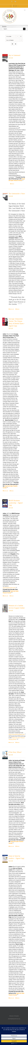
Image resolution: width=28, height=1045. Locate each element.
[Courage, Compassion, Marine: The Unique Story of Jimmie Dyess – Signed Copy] (5, 322)
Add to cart (12, 309)
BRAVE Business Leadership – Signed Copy (16, 503)
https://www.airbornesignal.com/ (17, 734)
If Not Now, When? (15, 752)
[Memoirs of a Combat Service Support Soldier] (5, 608)
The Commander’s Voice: (17, 194)
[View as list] (15, 44)
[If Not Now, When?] (5, 755)
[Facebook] (11, 1)
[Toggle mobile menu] (25, 10)
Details (12, 183)
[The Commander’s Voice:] (5, 196)
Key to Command (14, 55)
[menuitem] (10, 6)
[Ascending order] (20, 36)
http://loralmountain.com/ (9, 587)
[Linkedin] (15, 1)
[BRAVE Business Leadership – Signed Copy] (5, 503)
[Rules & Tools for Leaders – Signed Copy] (5, 859)
